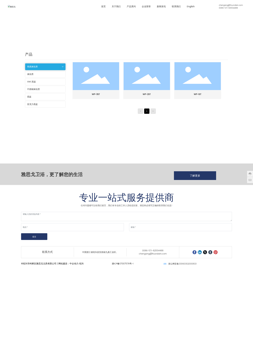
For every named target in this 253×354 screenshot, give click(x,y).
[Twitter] (205, 252)
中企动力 (74, 264)
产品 (208, 27)
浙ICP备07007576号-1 (122, 263)
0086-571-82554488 (228, 7)
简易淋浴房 (217, 27)
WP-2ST (147, 94)
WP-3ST (96, 94)
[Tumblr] (210, 252)
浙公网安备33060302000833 (182, 264)
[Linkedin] (200, 252)
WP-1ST (197, 94)
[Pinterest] (216, 252)
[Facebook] (194, 252)
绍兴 (81, 264)
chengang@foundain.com (231, 5)
